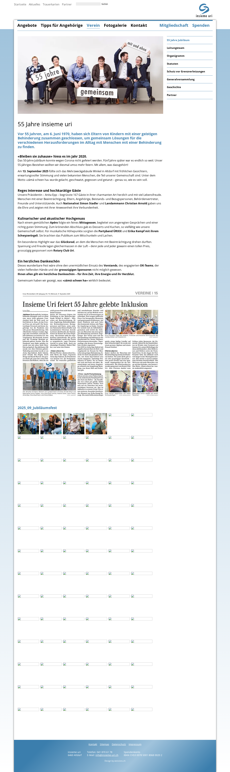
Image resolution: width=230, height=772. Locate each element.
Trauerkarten (51, 4)
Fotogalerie (115, 25)
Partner (67, 4)
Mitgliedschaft (173, 25)
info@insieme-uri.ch (106, 755)
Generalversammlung (180, 79)
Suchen (105, 4)
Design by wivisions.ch (115, 760)
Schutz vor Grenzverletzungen (186, 71)
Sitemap (104, 744)
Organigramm (176, 55)
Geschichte (174, 87)
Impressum (135, 744)
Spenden (201, 25)
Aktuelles (34, 4)
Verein (93, 25)
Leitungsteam (175, 47)
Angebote (27, 25)
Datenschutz (119, 744)
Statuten (172, 63)
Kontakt (139, 25)
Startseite (20, 4)
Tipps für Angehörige (62, 25)
